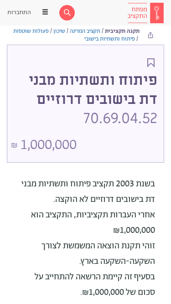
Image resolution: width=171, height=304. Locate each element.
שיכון (59, 31)
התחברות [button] (19, 12)
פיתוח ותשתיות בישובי (109, 39)
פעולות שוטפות (31, 31)
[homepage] (145, 13)
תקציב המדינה (85, 31)
